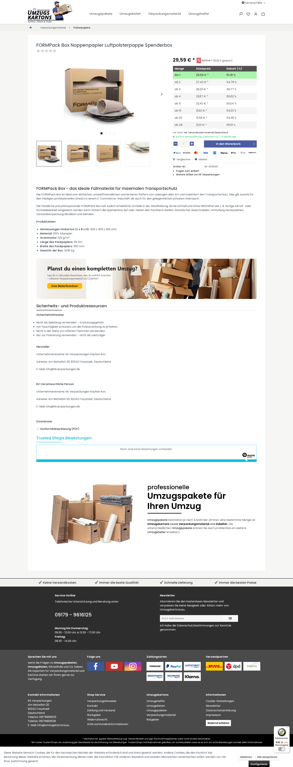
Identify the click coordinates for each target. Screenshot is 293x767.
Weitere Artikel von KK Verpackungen (197, 174)
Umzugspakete (157, 520)
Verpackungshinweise (101, 701)
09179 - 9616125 (73, 614)
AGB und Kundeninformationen (107, 724)
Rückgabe (94, 715)
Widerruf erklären (218, 723)
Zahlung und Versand (101, 710)
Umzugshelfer (156, 532)
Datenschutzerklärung (221, 710)
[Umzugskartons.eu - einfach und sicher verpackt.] (50, 12)
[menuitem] (236, 3)
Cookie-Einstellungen (220, 701)
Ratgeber (152, 720)
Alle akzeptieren (267, 757)
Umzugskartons (158, 524)
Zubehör (222, 524)
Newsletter (213, 706)
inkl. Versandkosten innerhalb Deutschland (206, 132)
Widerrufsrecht (97, 720)
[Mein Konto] (255, 14)
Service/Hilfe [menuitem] (254, 3)
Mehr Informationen (252, 742)
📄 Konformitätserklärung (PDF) (57, 429)
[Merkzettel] (248, 14)
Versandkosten (136, 738)
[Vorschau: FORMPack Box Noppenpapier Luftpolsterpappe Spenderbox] (49, 153)
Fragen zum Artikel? (187, 171)
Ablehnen (246, 757)
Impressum (213, 715)
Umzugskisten (155, 706)
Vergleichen (183, 159)
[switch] (281, 749)
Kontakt (92, 706)
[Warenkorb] (262, 14)
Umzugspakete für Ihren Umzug (186, 498)
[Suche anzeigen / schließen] (241, 13)
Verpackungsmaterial (194, 524)
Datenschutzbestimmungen (195, 625)
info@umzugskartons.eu (53, 725)
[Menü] (288, 728)
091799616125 (47, 717)
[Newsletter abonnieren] (230, 618)
